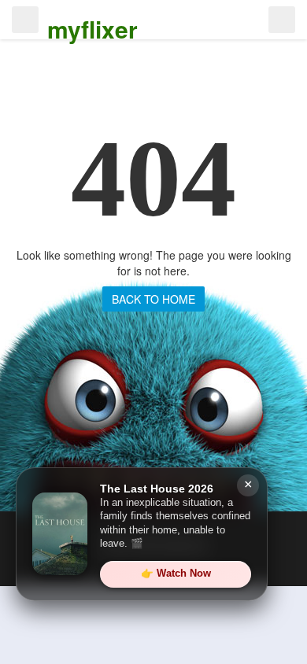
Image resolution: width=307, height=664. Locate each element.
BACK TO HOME (153, 299)
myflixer (92, 29)
